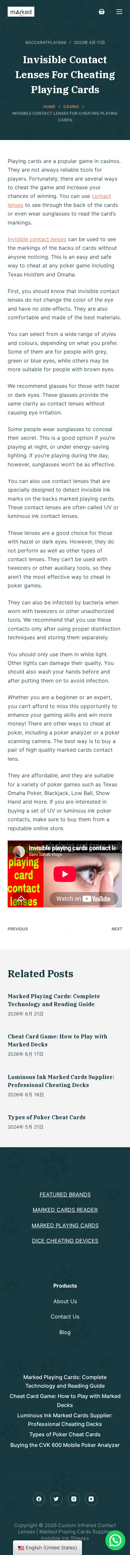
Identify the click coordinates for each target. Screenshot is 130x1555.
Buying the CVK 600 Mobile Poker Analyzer (65, 1445)
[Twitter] (56, 1499)
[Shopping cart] (102, 12)
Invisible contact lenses (37, 239)
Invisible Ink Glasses (65, 1538)
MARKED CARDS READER (65, 1209)
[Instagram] (74, 1499)
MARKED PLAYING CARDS (65, 1225)
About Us (65, 1301)
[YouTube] (91, 1499)
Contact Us (65, 1316)
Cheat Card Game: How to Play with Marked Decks (65, 1400)
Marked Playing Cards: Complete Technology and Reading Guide (65, 1381)
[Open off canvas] (119, 12)
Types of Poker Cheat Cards (47, 1117)
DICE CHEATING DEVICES (65, 1240)
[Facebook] (39, 1499)
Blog (65, 1332)
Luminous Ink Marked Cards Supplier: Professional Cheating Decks (65, 1419)
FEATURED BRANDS (65, 1194)
